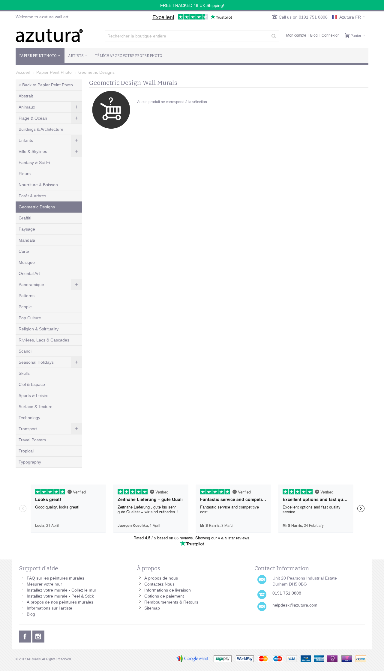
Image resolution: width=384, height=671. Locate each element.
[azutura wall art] (49, 35)
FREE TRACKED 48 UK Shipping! (192, 5)
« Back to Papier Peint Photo (46, 84)
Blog (314, 35)
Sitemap (152, 608)
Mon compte (296, 35)
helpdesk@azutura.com (294, 605)
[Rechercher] (273, 36)
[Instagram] (38, 635)
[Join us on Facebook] (25, 635)
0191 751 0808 (286, 593)
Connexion (331, 35)
